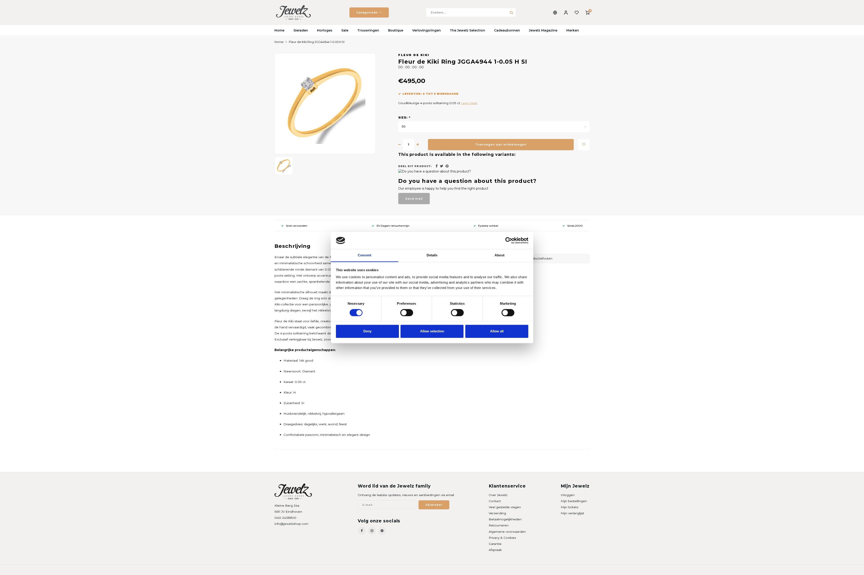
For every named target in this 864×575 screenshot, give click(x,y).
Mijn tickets (569, 507)
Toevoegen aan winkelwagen (500, 144)
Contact (495, 501)
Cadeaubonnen (507, 30)
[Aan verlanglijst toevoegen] (584, 144)
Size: (404, 117)
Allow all (497, 331)
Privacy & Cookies (502, 537)
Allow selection (432, 331)
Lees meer (469, 103)
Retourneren (498, 525)
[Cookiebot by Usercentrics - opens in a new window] (508, 240)
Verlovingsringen (426, 30)
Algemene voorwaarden (507, 531)
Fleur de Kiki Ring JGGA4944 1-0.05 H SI (316, 42)
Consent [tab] (364, 255)
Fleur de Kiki (414, 55)
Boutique (395, 30)
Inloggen (568, 495)
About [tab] (499, 255)
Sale (344, 30)
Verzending (497, 513)
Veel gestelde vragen (505, 507)
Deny (367, 331)
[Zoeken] (511, 12)
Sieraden (300, 30)
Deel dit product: (415, 166)
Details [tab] (432, 255)
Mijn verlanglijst (572, 513)
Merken (572, 30)
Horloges (324, 30)
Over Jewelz (498, 495)
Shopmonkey (332, 569)
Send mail (414, 198)
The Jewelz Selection (467, 30)
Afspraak (495, 550)
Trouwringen (368, 30)
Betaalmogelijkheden (505, 519)
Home (279, 30)
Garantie (495, 544)
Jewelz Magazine (543, 30)
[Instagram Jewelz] (372, 531)
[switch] (406, 312)
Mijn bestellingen (574, 501)
